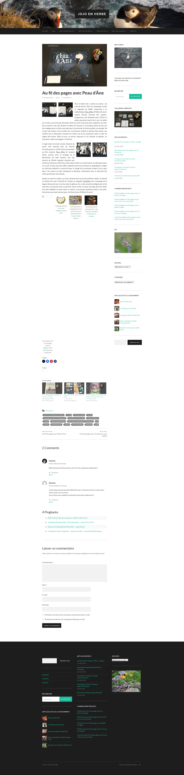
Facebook (45, 678)
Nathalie (91, 216)
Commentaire (47, 562)
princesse (89, 424)
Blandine (91, 214)
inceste (67, 424)
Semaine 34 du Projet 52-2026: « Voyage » (127, 143)
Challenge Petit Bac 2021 (76, 418)
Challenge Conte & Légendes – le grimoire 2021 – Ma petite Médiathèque (75, 531)
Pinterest (45, 682)
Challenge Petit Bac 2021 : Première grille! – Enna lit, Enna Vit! (71, 522)
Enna (60, 208)
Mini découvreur (84, 31)
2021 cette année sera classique (54, 415)
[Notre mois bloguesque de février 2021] (74, 388)
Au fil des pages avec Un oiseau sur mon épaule (93, 434)
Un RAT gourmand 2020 (128, 308)
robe (96, 424)
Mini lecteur (101, 31)
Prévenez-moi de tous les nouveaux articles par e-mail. (65, 619)
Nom (44, 585)
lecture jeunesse (77, 424)
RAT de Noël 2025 (126, 301)
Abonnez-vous (135, 342)
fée (97, 421)
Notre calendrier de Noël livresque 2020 (128, 322)
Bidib (46, 350)
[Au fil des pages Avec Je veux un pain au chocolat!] (52, 388)
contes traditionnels (58, 421)
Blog (54, 31)
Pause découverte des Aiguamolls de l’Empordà (126, 151)
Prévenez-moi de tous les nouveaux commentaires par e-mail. (67, 615)
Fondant (73, 216)
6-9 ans (69, 415)
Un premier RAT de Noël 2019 (130, 315)
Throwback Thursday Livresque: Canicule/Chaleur (124, 160)
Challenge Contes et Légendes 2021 (55, 418)
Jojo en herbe (92, 14)
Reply (51, 475)
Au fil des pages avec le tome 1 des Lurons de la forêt (126, 200)
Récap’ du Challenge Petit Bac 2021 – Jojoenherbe (66, 527)
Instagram (45, 675)
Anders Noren (131, 765)
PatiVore (117, 193)
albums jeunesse (79, 415)
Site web (45, 605)
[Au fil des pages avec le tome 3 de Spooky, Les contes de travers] (96, 388)
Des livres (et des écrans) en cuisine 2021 (80, 421)
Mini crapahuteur (66, 31)
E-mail (45, 595)
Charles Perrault (92, 418)
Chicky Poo (118, 217)
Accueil (45, 31)
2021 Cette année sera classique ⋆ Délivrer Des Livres (67, 518)
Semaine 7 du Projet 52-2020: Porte (130, 329)
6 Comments (66, 98)
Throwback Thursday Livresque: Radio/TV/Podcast (124, 168)
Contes (46, 421)
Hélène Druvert (57, 424)
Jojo (57, 98)
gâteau (46, 424)
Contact (133, 31)
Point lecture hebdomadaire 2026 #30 (126, 176)
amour (89, 415)
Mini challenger (118, 31)
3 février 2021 (47, 98)
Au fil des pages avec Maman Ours (54, 433)
